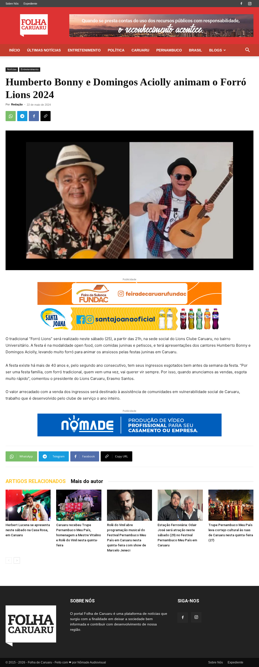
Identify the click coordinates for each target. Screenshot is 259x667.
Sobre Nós (12, 3)
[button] (247, 50)
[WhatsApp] (11, 116)
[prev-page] (9, 560)
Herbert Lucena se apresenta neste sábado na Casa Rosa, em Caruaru (28, 530)
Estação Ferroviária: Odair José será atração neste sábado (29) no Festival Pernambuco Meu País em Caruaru (177, 535)
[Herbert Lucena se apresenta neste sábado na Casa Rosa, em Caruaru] (28, 505)
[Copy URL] (45, 116)
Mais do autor (87, 481)
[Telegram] (22, 116)
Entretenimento (84, 50)
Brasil (195, 50)
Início (14, 50)
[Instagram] (249, 3)
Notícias (11, 69)
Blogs (215, 50)
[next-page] (17, 560)
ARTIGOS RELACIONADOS (36, 481)
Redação (17, 104)
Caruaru (140, 50)
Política (116, 50)
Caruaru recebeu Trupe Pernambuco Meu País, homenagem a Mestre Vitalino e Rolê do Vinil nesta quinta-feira (78, 535)
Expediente (30, 3)
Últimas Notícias (44, 50)
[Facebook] (241, 3)
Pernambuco (169, 50)
